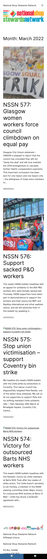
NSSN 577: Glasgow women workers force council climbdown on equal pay (21, 124)
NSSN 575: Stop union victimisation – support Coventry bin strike (21, 356)
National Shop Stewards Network (19, 5)
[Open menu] (42, 5)
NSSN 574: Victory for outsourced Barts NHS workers (17, 452)
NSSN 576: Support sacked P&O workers (18, 266)
